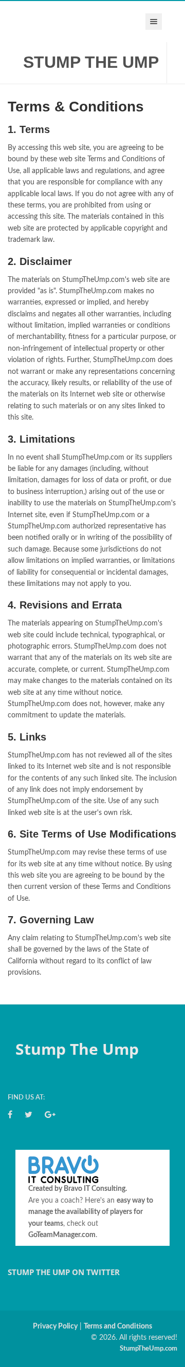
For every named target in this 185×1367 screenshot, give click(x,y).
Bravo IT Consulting (94, 1188)
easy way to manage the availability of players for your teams (90, 1212)
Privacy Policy (55, 1326)
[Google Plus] (50, 1115)
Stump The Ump (91, 62)
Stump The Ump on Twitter (64, 1272)
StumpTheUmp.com (148, 1348)
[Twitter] (28, 1115)
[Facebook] (10, 1115)
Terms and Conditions (118, 1326)
